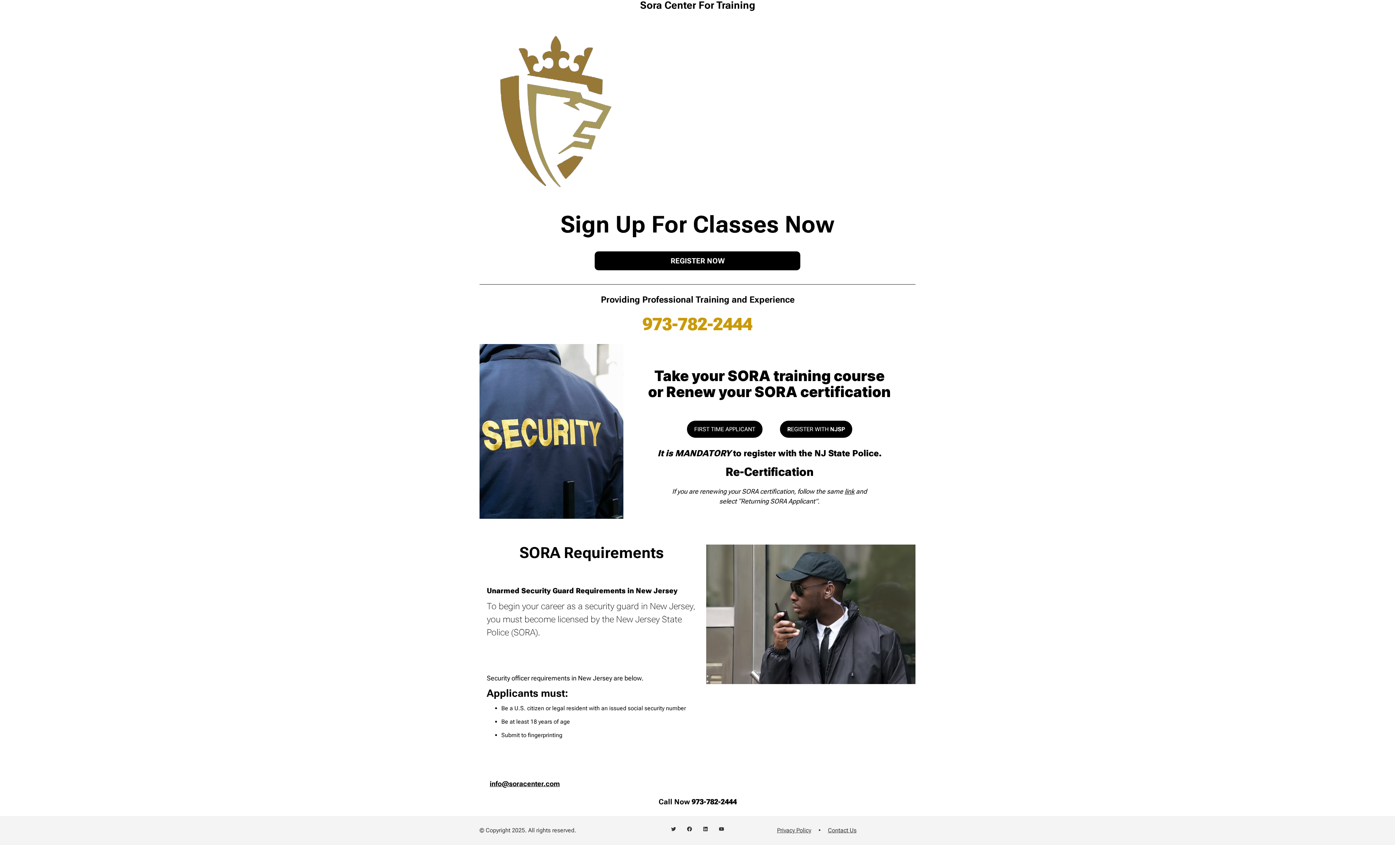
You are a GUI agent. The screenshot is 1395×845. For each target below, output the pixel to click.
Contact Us (842, 830)
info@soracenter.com (525, 784)
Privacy (786, 830)
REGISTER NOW (698, 260)
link (849, 491)
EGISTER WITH (816, 429)
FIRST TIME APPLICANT (724, 429)
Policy (803, 830)
